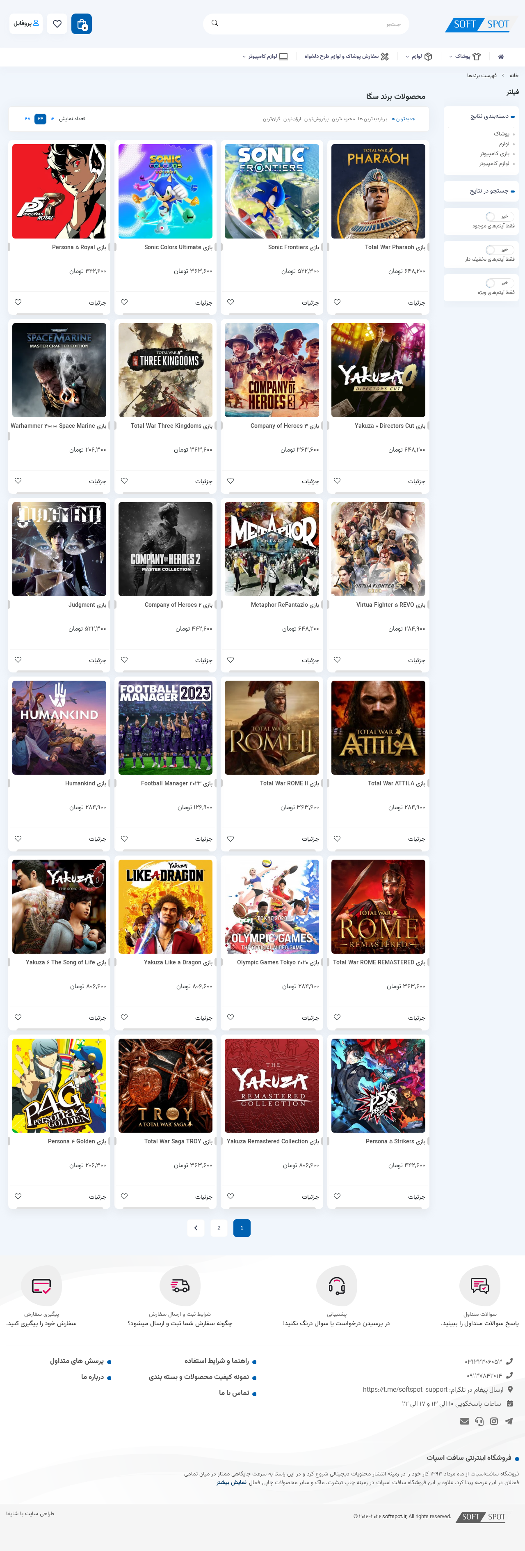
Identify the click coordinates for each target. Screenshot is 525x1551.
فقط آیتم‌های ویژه (496, 293)
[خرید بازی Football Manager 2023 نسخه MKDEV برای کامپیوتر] (165, 728)
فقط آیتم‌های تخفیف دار (490, 259)
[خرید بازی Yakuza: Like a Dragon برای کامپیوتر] (165, 907)
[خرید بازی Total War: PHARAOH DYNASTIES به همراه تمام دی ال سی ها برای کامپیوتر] (378, 191)
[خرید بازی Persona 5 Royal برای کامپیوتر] (59, 191)
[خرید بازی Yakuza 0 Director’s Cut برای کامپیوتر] (378, 370)
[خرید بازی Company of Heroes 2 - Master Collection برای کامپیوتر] (165, 549)
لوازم (417, 57)
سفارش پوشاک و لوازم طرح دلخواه (342, 57)
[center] (215, 24)
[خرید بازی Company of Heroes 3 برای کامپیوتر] (272, 370)
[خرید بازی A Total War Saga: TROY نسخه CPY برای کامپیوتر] (165, 1086)
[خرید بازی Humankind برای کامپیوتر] (59, 728)
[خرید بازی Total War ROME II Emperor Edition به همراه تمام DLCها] (272, 728)
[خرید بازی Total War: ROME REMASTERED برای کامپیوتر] (378, 907)
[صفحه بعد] (196, 1228)
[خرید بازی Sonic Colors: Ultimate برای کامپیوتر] (165, 191)
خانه (514, 76)
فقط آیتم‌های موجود (493, 226)
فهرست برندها (482, 76)
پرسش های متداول (77, 1361)
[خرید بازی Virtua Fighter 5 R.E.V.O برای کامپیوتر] (378, 549)
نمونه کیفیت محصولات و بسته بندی (199, 1377)
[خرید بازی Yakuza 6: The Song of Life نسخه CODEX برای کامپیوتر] (59, 907)
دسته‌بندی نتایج (489, 116)
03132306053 (483, 1362)
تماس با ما (234, 1393)
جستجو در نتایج (489, 191)
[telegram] (507, 1420)
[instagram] (492, 1420)
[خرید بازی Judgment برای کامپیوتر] (59, 549)
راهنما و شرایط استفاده (217, 1361)
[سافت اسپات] (484, 1516)
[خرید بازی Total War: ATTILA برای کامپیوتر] (378, 728)
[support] (478, 1420)
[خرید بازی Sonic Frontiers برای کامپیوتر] (272, 191)
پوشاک (463, 57)
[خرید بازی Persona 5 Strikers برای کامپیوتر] (378, 1086)
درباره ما (92, 1377)
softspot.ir (394, 1516)
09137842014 (484, 1376)
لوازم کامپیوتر (263, 57)
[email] (463, 1420)
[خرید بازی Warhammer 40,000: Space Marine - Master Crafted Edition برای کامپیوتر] (59, 370)
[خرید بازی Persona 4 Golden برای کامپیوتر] (59, 1086)
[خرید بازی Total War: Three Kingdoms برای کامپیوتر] (165, 370)
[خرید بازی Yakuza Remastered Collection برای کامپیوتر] (272, 1086)
